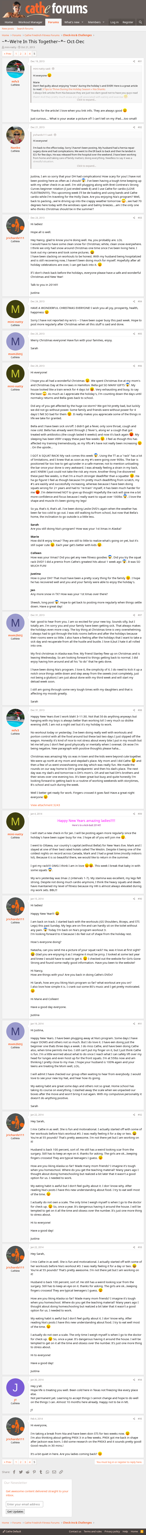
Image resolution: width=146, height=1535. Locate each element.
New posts (8, 28)
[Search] (140, 22)
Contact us (75, 1531)
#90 (140, 898)
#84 (140, 301)
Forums (53, 22)
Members (94, 22)
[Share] (134, 61)
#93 (140, 1247)
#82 (140, 127)
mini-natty (10, 47)
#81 (140, 61)
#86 (140, 365)
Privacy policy (112, 1531)
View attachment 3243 (45, 805)
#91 (140, 1023)
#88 (140, 710)
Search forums (25, 28)
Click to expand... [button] (86, 99)
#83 (140, 217)
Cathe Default (13, 1531)
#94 (140, 1379)
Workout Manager (30, 22)
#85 (140, 333)
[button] (82, 22)
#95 (140, 1418)
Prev (8, 53)
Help (125, 1531)
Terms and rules (93, 1531)
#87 (140, 615)
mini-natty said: (42, 68)
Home (9, 22)
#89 (140, 813)
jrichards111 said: (42, 135)
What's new (71, 22)
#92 (140, 1114)
